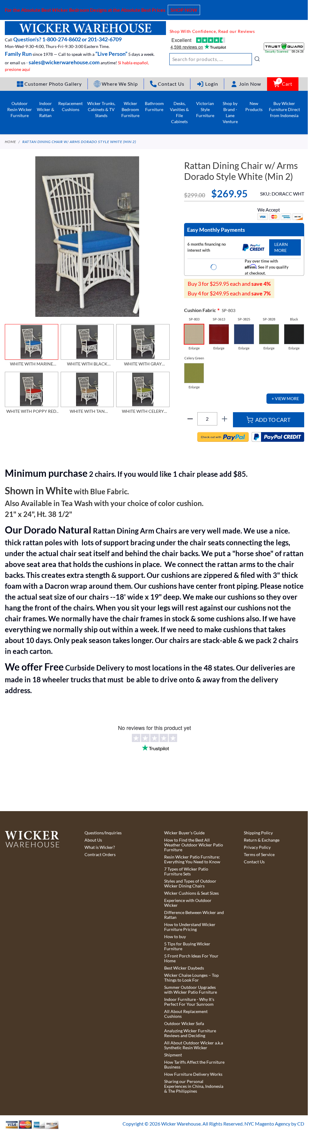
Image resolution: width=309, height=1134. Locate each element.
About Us (93, 840)
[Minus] (190, 418)
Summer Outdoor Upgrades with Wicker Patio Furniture (190, 990)
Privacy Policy (257, 847)
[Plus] (224, 418)
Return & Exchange (261, 840)
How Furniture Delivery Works (193, 1074)
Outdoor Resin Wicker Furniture (19, 109)
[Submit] (257, 59)
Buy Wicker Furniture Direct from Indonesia (284, 109)
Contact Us (254, 861)
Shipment (173, 1055)
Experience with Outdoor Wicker (188, 903)
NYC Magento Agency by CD (274, 1123)
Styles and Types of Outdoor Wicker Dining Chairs (190, 883)
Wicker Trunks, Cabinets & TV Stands (101, 109)
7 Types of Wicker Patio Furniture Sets (186, 871)
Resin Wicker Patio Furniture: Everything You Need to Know (192, 859)
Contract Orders (100, 854)
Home (10, 141)
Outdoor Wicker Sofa (184, 1023)
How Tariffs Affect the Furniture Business (194, 1064)
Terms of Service (259, 854)
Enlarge (194, 348)
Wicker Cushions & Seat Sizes (191, 893)
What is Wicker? (99, 847)
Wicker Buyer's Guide (184, 832)
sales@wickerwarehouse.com (64, 62)
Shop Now (183, 10)
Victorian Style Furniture (205, 109)
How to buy (175, 936)
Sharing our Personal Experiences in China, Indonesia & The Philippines (193, 1086)
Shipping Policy (258, 832)
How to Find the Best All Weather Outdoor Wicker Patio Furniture (193, 845)
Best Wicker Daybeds (184, 968)
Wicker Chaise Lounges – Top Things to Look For (191, 978)
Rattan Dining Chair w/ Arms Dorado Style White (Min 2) (79, 141)
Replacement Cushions (70, 106)
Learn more (281, 247)
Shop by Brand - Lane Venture (230, 112)
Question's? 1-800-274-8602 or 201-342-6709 (67, 39)
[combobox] (215, 59)
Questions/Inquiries (103, 832)
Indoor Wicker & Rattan (45, 109)
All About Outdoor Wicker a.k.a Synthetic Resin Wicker (193, 1045)
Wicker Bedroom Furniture (130, 109)
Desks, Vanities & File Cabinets (179, 112)
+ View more (285, 398)
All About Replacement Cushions (186, 1014)
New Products (254, 106)
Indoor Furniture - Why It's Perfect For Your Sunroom (189, 1002)
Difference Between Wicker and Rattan (194, 915)
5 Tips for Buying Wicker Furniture (187, 946)
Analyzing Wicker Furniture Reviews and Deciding (190, 1033)
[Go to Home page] (85, 28)
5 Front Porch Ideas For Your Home (191, 958)
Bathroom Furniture (154, 106)
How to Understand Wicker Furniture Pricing (189, 927)
